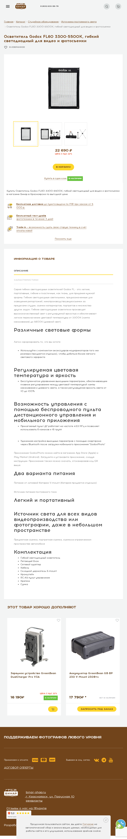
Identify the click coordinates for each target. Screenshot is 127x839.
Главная (8, 21)
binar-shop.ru (36, 792)
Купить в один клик (55, 178)
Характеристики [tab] (26, 280)
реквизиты (34, 800)
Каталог (20, 21)
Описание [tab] (21, 270)
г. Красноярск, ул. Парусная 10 (50, 796)
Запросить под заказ (97, 709)
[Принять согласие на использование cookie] (105, 820)
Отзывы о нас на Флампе (26, 808)
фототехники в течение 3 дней (34, 217)
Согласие (88, 824)
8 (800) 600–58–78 (49, 6)
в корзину (63, 167)
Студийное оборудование (43, 21)
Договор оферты (18, 767)
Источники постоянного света (79, 21)
